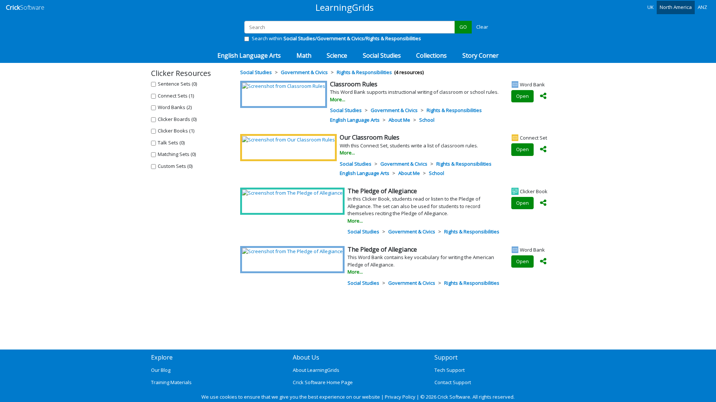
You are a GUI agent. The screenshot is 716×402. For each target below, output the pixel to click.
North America (676, 7)
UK (650, 7)
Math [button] (303, 55)
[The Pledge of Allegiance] (292, 192)
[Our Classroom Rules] (288, 139)
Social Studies (346, 110)
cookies (228, 396)
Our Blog (160, 370)
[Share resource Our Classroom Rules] (543, 149)
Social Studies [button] (382, 55)
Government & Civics (394, 110)
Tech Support (449, 370)
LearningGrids (344, 7)
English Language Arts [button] (249, 55)
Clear (482, 26)
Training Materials (171, 382)
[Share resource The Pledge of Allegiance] (543, 203)
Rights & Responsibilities (454, 110)
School (426, 120)
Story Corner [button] (480, 55)
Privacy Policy (400, 396)
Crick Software (453, 396)
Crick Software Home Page (323, 382)
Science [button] (337, 55)
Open (522, 96)
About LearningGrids (316, 370)
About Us (306, 357)
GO (463, 26)
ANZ (702, 7)
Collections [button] (431, 55)
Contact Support (452, 382)
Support (446, 357)
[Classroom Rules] (283, 86)
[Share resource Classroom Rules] (543, 96)
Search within (336, 38)
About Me (399, 120)
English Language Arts (355, 120)
